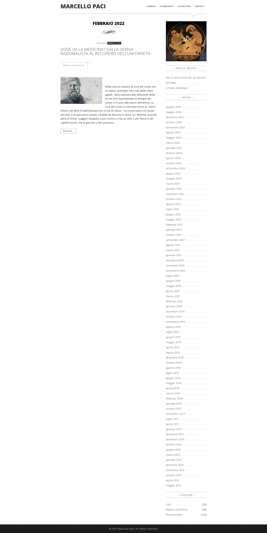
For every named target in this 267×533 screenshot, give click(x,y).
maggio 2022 (173, 219)
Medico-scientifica (74, 65)
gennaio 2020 (174, 306)
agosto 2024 (173, 158)
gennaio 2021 (174, 255)
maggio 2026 (173, 112)
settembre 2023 (175, 168)
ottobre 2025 (174, 122)
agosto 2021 (173, 245)
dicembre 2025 (175, 117)
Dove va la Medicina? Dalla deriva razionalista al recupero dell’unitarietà (105, 51)
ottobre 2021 (174, 234)
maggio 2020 (173, 286)
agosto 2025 (173, 132)
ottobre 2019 (174, 316)
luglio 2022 (172, 209)
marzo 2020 (173, 296)
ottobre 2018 (174, 362)
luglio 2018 (172, 373)
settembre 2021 (175, 240)
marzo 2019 (173, 352)
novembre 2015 (175, 470)
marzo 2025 (173, 142)
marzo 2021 (173, 250)
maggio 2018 (173, 383)
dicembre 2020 (175, 260)
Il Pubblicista (167, 6)
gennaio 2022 (174, 229)
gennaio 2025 (174, 148)
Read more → (68, 131)
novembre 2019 (175, 311)
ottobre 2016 (174, 444)
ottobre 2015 (174, 475)
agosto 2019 (173, 327)
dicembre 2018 (175, 357)
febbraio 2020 (174, 301)
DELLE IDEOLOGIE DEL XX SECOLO (186, 77)
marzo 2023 (173, 183)
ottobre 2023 (174, 163)
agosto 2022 (173, 204)
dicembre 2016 (175, 434)
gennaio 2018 (174, 403)
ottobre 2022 (174, 199)
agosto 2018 (173, 367)
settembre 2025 (175, 127)
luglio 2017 (172, 419)
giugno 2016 (173, 449)
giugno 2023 (173, 173)
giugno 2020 (173, 280)
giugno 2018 (173, 378)
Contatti (199, 6)
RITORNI (171, 83)
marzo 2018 (173, 393)
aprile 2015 (172, 480)
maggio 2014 (173, 485)
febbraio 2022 (174, 224)
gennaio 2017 (174, 429)
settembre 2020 (175, 270)
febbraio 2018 (174, 398)
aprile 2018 (172, 388)
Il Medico (151, 6)
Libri (168, 504)
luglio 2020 (172, 275)
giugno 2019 (173, 337)
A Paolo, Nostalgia (177, 88)
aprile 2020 (172, 291)
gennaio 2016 (174, 459)
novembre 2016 (175, 439)
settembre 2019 (175, 321)
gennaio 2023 (174, 188)
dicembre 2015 (175, 465)
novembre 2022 (175, 194)
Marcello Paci (83, 5)
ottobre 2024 (174, 153)
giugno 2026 (173, 107)
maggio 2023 (173, 178)
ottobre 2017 (174, 408)
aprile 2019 (172, 347)
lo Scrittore (184, 6)
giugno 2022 (173, 214)
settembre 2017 (175, 413)
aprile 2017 (172, 424)
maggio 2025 (173, 137)
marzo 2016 (173, 454)
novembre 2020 (175, 265)
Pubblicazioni (174, 514)
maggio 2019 (173, 342)
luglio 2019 (172, 332)
